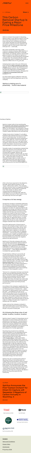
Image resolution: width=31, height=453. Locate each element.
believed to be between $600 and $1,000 (13, 73)
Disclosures (6, 447)
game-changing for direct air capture (15, 66)
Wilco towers (21, 160)
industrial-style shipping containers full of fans (15, 126)
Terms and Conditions (9, 441)
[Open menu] (26, 3)
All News (7, 12)
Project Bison (10, 338)
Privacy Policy (6, 444)
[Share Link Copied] (27, 12)
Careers (5, 439)
